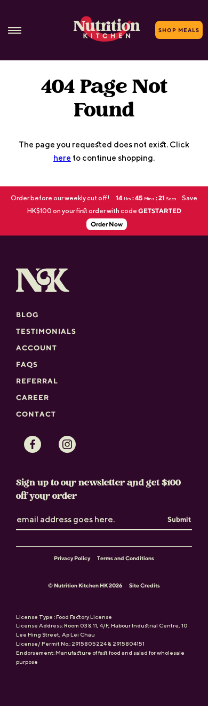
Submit (179, 519)
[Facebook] (32, 444)
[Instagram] (67, 444)
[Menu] (14, 30)
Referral (37, 380)
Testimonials (46, 331)
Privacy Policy (72, 558)
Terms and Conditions (125, 558)
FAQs (27, 364)
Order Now (107, 224)
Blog (27, 314)
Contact (36, 414)
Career (32, 397)
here (62, 157)
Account (36, 347)
